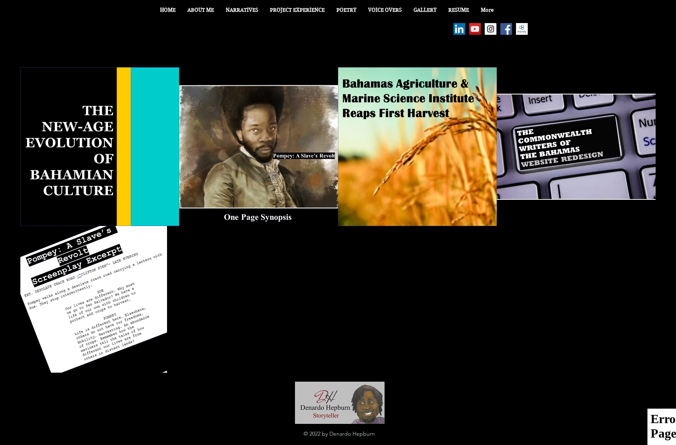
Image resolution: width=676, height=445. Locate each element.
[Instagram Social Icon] (490, 29)
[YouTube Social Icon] (475, 29)
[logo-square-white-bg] (522, 29)
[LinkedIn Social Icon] (459, 29)
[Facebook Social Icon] (506, 29)
